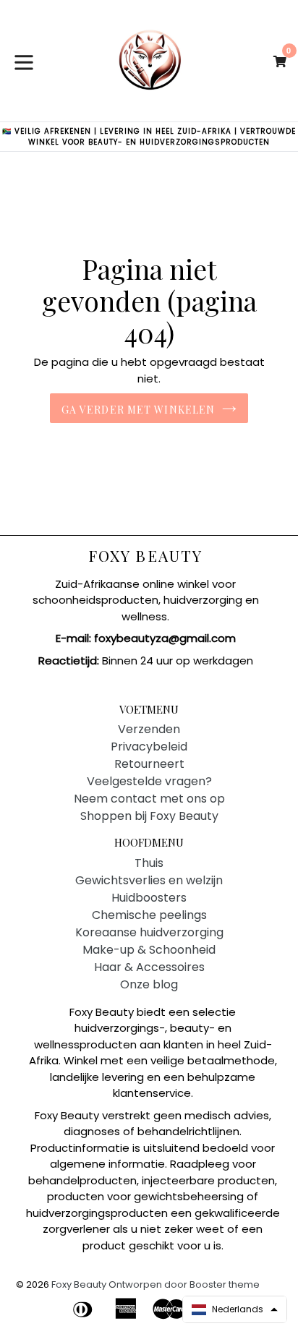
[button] (234, 1309)
